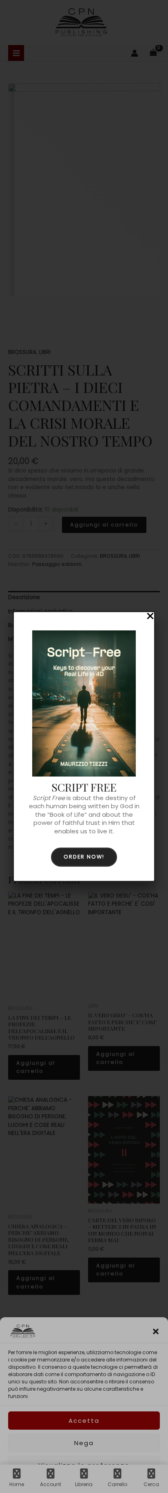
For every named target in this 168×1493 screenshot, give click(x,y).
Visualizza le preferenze (84, 1465)
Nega (84, 1443)
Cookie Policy (63, 1482)
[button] (156, 1331)
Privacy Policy (100, 1482)
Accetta (84, 1420)
